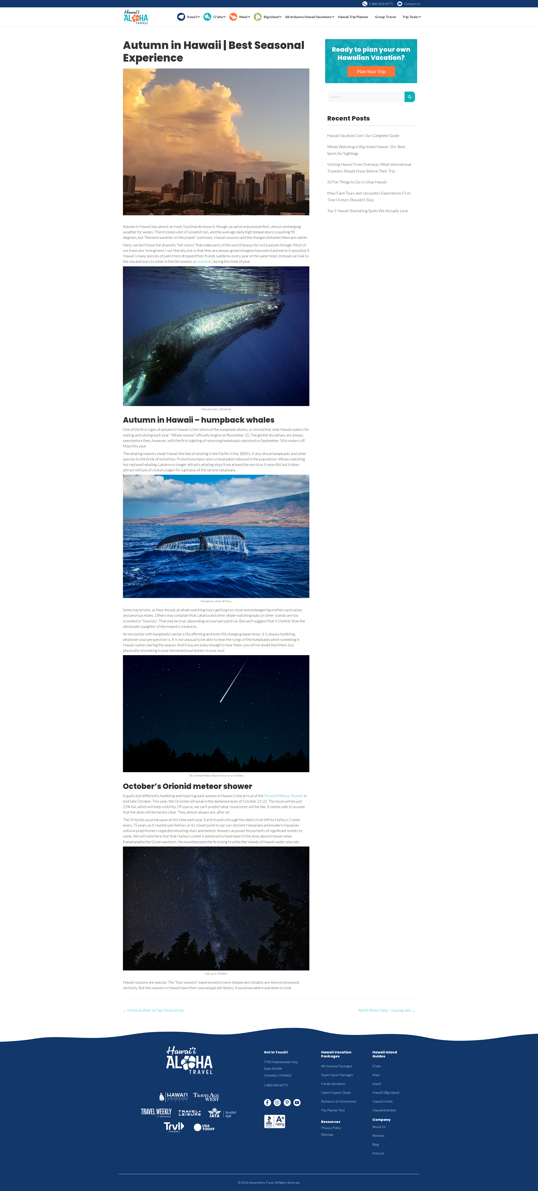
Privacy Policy (331, 1128)
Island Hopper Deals (336, 1092)
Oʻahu (376, 1066)
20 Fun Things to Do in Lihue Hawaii (357, 182)
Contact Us (412, 4)
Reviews (378, 1135)
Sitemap (327, 1134)
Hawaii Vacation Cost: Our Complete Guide (363, 135)
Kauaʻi (376, 1084)
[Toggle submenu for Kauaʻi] (198, 16)
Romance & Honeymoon (338, 1101)
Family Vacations (333, 1084)
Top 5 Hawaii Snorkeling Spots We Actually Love (367, 210)
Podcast (378, 1153)
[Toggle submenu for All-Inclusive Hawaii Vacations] (333, 16)
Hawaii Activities (384, 1110)
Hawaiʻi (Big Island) (385, 1092)
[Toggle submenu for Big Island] (280, 16)
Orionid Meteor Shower (283, 795)
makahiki (204, 261)
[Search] (410, 97)
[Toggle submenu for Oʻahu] (224, 16)
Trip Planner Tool (333, 1110)
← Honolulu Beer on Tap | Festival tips (154, 1010)
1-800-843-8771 (381, 4)
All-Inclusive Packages (336, 1066)
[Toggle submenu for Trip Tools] (419, 16)
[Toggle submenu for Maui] (248, 16)
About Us (379, 1127)
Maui (376, 1075)
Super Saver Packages (337, 1075)
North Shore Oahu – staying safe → (387, 1010)
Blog (375, 1144)
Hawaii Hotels (382, 1101)
